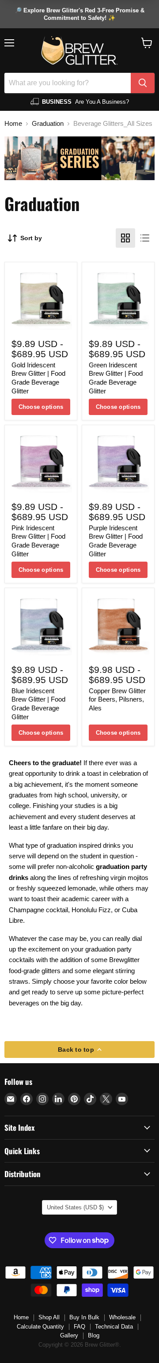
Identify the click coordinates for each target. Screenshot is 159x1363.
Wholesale (122, 1317)
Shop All (49, 1317)
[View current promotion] (79, 14)
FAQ (79, 1326)
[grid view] (125, 238)
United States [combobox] (75, 1207)
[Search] (143, 83)
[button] (147, 43)
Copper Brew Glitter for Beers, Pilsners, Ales (117, 699)
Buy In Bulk (84, 1317)
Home (13, 123)
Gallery (69, 1335)
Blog (93, 1335)
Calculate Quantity (40, 1326)
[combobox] (67, 83)
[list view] (145, 238)
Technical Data (114, 1326)
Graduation (48, 123)
